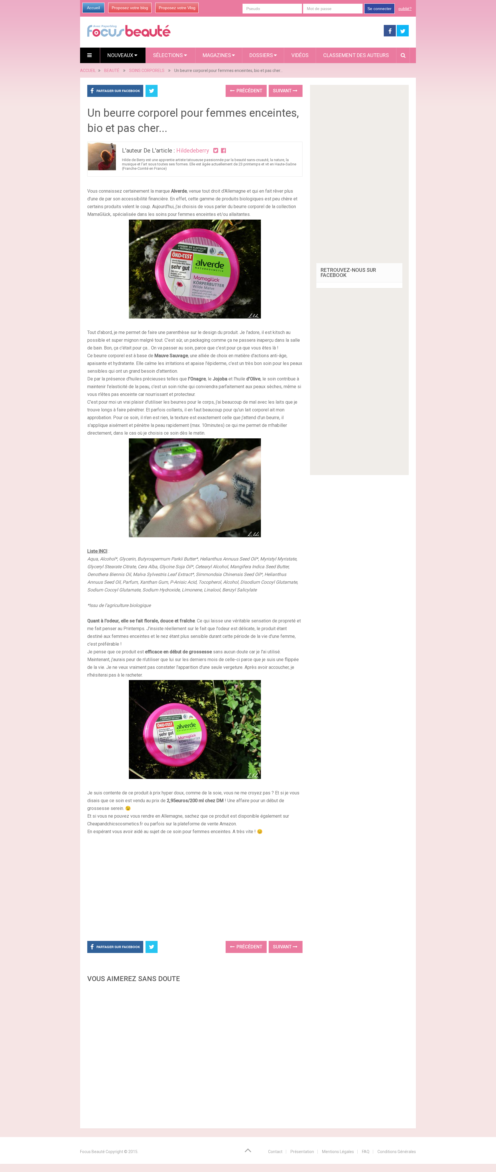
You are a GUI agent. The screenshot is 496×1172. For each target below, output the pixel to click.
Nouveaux (120, 55)
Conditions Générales (396, 1151)
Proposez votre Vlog (177, 7)
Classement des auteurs (356, 55)
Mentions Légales (338, 1151)
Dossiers (261, 55)
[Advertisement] (195, 887)
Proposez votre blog (130, 7)
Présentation (302, 1151)
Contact (275, 1151)
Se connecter (379, 8)
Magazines (217, 55)
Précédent (248, 90)
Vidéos (300, 55)
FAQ (365, 1151)
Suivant (283, 90)
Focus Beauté (92, 1151)
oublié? (405, 8)
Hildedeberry (192, 150)
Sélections (168, 55)
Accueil (93, 7)
